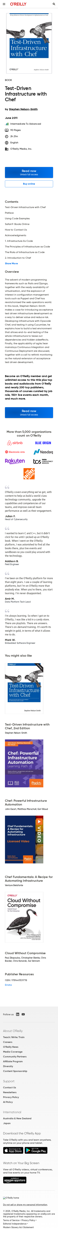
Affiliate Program (13, 1061)
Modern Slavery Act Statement (18, 1227)
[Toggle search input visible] (54, 4)
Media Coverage (12, 1051)
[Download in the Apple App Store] (13, 1153)
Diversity (8, 1066)
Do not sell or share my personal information (25, 1204)
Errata (8, 984)
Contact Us (9, 1087)
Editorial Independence (14, 1223)
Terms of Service (11, 1220)
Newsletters (9, 1092)
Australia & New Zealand (17, 1118)
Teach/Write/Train (13, 1037)
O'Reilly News (10, 1047)
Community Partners (14, 1056)
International (12, 1112)
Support (9, 1081)
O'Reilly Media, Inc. (21, 148)
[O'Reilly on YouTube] (23, 1014)
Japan (7, 1123)
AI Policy (8, 1102)
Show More (11, 263)
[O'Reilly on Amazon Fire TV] (14, 1182)
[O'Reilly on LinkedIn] (17, 1014)
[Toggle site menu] (4, 4)
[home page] (18, 4)
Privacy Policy (11, 1097)
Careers (7, 1042)
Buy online (29, 183)
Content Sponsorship (15, 1071)
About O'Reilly (13, 1031)
